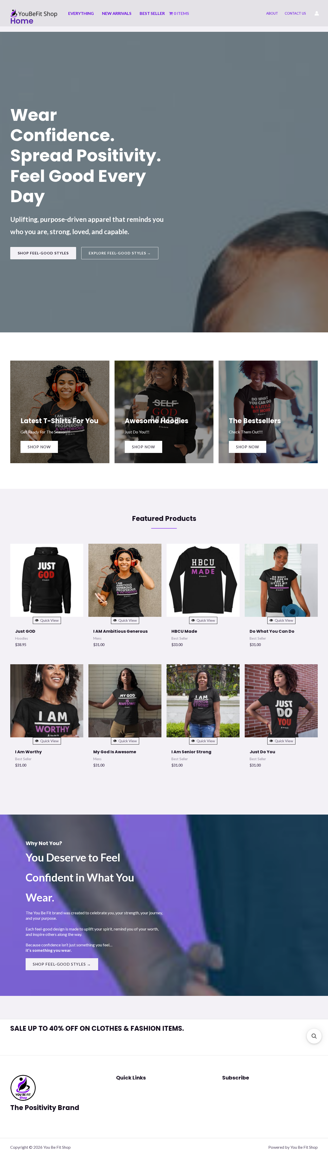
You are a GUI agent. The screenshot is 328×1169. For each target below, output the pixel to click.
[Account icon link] (316, 13)
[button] (43, 253)
